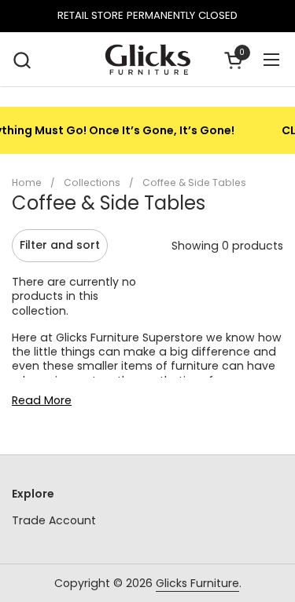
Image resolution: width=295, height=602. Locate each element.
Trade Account (54, 520)
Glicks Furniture (197, 583)
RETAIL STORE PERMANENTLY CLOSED (147, 15)
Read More (42, 400)
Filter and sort (60, 245)
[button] (21, 60)
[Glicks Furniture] (147, 59)
